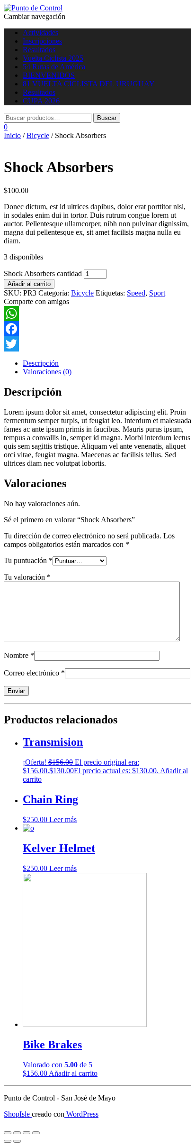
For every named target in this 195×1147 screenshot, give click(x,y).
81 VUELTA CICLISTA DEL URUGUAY (89, 84)
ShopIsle (18, 1114)
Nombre (19, 655)
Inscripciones (42, 41)
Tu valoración (27, 577)
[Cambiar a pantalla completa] (17, 1132)
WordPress (81, 1114)
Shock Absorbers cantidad (43, 273)
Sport (157, 293)
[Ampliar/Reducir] (7, 1132)
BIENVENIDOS (49, 75)
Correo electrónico (34, 673)
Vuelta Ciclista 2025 (53, 58)
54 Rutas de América (54, 67)
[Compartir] (26, 1132)
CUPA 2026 (41, 101)
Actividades (40, 32)
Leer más (63, 819)
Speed (136, 293)
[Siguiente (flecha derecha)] (17, 1141)
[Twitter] (97, 344)
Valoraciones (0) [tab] (47, 372)
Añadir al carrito (29, 283)
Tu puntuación (28, 560)
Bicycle (38, 135)
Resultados (39, 50)
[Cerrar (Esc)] (36, 1132)
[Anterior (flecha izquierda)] (7, 1141)
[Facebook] (97, 328)
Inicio (12, 135)
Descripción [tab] (41, 363)
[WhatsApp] (97, 313)
